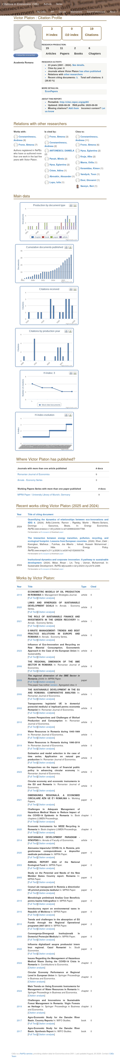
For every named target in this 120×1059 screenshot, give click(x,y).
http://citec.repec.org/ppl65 (74, 101)
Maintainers (76, 11)
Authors (47, 3)
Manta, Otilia (87, 162)
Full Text (32, 597)
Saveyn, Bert (87, 185)
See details (78, 64)
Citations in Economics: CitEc (20, 4)
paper (61, 532)
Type (83, 586)
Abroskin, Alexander (60, 176)
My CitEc (41, 11)
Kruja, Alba (86, 156)
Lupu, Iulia (55, 182)
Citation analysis (46, 597)
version (54, 684)
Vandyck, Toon (88, 174)
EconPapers (51, 91)
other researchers (73, 74)
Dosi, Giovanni (88, 180)
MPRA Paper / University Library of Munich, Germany (44, 494)
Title (30, 586)
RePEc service (26, 1053)
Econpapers (45, 532)
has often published (90, 71)
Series (59, 3)
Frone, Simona (26, 144)
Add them (73, 108)
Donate (62, 11)
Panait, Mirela (57, 158)
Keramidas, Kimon (90, 168)
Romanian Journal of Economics (34, 474)
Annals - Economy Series (30, 480)
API (52, 11)
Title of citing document (40, 514)
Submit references (96, 11)
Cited (93, 586)
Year (19, 514)
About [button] (113, 11)
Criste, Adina (56, 170)
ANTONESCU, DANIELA (62, 150)
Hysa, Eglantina (58, 164)
